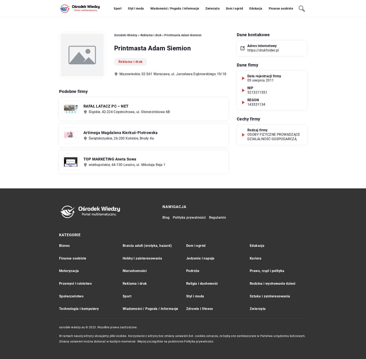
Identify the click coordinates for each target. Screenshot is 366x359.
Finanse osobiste (281, 8)
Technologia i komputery (79, 309)
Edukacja (255, 8)
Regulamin (217, 217)
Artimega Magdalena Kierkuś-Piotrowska (120, 132)
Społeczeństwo (71, 296)
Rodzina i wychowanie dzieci (272, 284)
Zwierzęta (212, 8)
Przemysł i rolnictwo (75, 284)
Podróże (193, 271)
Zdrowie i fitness (199, 309)
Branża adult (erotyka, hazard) (147, 246)
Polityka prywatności (189, 217)
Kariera (256, 258)
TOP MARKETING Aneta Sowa (109, 159)
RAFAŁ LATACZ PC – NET (105, 106)
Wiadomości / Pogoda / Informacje (174, 8)
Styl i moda (136, 8)
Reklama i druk (130, 62)
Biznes (64, 246)
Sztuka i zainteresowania (270, 296)
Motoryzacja (69, 271)
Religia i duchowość (202, 284)
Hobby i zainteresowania (142, 258)
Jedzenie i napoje (200, 258)
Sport (118, 8)
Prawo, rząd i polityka (267, 271)
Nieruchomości (135, 271)
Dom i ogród (234, 8)
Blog (166, 217)
